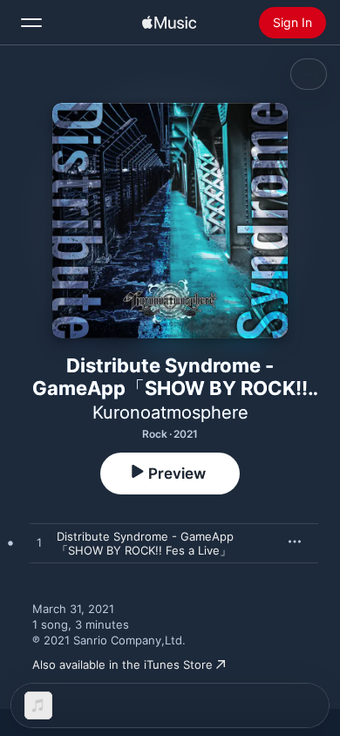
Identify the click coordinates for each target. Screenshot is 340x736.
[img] (169, 23)
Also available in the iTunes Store (122, 664)
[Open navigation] (31, 22)
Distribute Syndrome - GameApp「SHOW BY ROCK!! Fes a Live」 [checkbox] (145, 543)
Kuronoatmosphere (170, 412)
